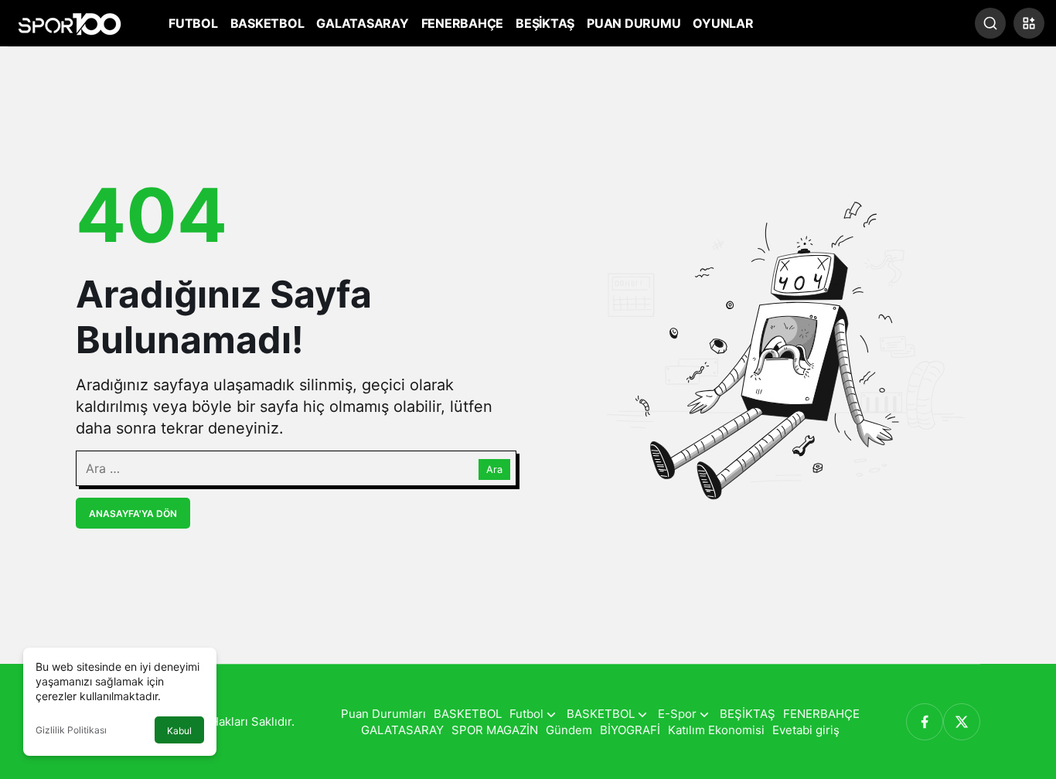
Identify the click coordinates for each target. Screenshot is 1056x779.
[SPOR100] (70, 21)
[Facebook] (924, 721)
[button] (1028, 23)
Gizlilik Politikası (71, 730)
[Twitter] (961, 721)
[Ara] (990, 23)
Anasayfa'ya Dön (133, 513)
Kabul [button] (179, 730)
